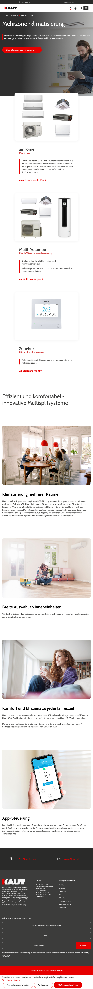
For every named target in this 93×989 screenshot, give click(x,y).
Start (7, 15)
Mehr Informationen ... (11, 980)
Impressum (62, 888)
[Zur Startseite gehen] (11, 8)
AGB (60, 894)
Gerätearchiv (62, 907)
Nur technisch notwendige (18, 985)
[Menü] (85, 8)
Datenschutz (62, 891)
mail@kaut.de (72, 859)
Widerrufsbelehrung (65, 901)
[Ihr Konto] (75, 8)
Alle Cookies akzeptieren (68, 985)
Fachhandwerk (69, 2)
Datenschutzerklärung (81, 953)
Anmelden (83, 945)
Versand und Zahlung (65, 904)
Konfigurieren (43, 985)
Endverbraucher (24, 2)
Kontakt (61, 885)
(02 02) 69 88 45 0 (27, 859)
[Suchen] (80, 8)
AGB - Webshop (63, 898)
